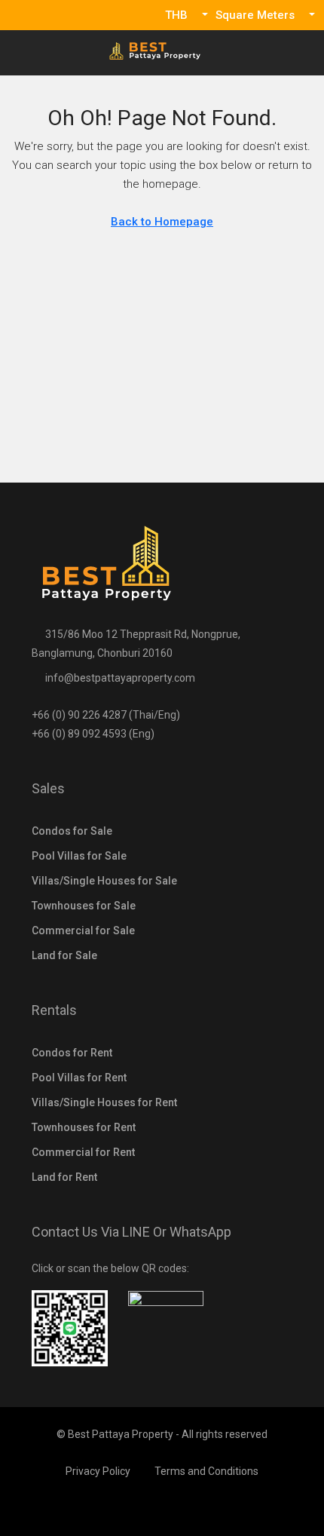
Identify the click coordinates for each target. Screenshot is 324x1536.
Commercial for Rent (83, 1152)
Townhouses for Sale (84, 906)
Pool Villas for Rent (79, 1078)
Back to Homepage (162, 221)
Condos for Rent (72, 1053)
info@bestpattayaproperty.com (120, 678)
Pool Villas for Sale (79, 856)
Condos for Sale (72, 831)
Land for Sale (64, 955)
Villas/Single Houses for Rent (104, 1102)
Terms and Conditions (206, 1471)
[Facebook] (162, 1508)
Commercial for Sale (83, 930)
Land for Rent (64, 1177)
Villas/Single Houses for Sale (104, 881)
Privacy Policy (98, 1471)
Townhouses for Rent (84, 1127)
